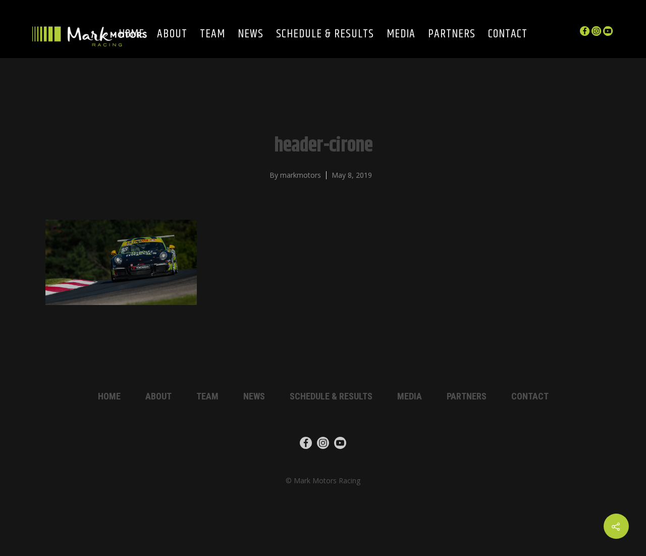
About (172, 34)
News (250, 34)
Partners (451, 34)
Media (401, 34)
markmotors (300, 175)
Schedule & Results (325, 34)
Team (212, 34)
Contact (507, 34)
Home (109, 396)
